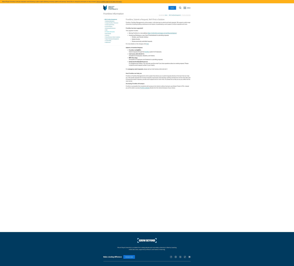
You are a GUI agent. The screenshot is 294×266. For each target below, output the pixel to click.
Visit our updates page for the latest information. (109, 1)
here (147, 44)
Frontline (146, 52)
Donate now (129, 257)
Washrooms (108, 42)
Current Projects (109, 26)
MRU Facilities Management (175, 15)
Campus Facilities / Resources (112, 22)
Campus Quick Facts (110, 24)
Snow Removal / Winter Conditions (113, 37)
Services (107, 35)
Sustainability (108, 40)
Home (166, 15)
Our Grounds (108, 33)
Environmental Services (110, 28)
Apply (172, 8)
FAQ (106, 30)
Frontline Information (110, 31)
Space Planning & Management (112, 38)
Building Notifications (110, 21)
